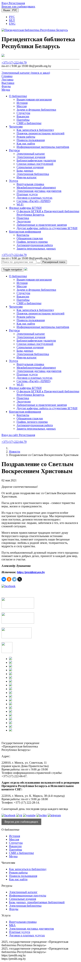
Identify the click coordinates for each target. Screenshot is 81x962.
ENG (12, 23)
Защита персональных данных (36, 248)
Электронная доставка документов (39, 191)
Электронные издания (31, 157)
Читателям (16, 126)
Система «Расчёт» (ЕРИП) (33, 201)
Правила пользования (31, 140)
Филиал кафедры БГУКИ (25, 207)
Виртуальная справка (30, 184)
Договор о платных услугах (34, 197)
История (22, 102)
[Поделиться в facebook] (8, 586)
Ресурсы (14, 150)
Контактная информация (25, 231)
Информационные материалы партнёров (43, 146)
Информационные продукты (27, 895)
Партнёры (23, 119)
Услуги (13, 180)
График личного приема (32, 241)
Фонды (13, 909)
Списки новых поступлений (35, 163)
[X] (19, 579)
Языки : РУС (10, 10)
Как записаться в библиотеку (35, 130)
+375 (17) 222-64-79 (14, 62)
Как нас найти (26, 143)
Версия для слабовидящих (18, 6)
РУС (12, 16)
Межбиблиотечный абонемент (36, 187)
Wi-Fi (20, 204)
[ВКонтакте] (4, 579)
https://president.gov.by (31, 572)
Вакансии (23, 116)
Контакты (23, 235)
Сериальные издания (30, 167)
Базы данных (25, 170)
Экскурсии (24, 221)
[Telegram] (14, 579)
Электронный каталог (31, 153)
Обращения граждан (30, 238)
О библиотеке (18, 96)
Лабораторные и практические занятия (42, 224)
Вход (5, 3)
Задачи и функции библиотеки (36, 109)
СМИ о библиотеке (29, 123)
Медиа (13, 856)
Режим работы (26, 136)
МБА (12, 925)
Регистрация (17, 3)
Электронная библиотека (33, 174)
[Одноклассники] (9, 579)
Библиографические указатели (36, 160)
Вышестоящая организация (34, 99)
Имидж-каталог (27, 177)
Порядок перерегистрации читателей (40, 133)
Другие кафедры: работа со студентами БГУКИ (47, 228)
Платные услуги (27, 194)
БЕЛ (12, 20)
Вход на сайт (10, 435)
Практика (23, 218)
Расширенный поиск (53, 262)
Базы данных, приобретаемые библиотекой (37, 902)
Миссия (22, 106)
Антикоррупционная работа (35, 245)
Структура (23, 113)
